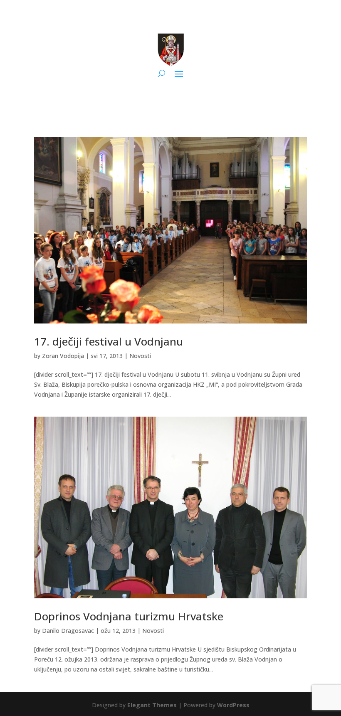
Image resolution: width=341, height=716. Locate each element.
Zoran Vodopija (63, 356)
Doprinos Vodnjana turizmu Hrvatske (128, 616)
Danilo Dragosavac (68, 631)
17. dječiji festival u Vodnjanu (108, 341)
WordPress (233, 705)
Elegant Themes (152, 705)
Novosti (140, 356)
